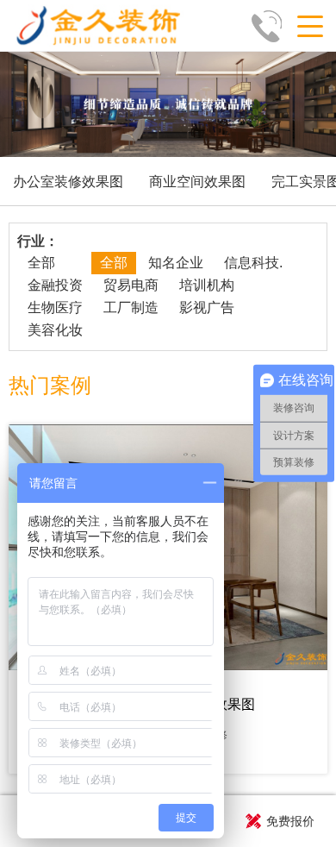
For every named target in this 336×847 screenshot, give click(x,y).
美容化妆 (55, 330)
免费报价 (290, 821)
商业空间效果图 (197, 181)
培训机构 (206, 285)
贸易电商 (131, 285)
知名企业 (175, 262)
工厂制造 (131, 307)
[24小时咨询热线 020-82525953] (271, 25)
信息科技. (253, 262)
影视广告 (206, 307)
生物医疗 (55, 307)
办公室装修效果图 (68, 181)
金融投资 (55, 285)
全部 (41, 262)
